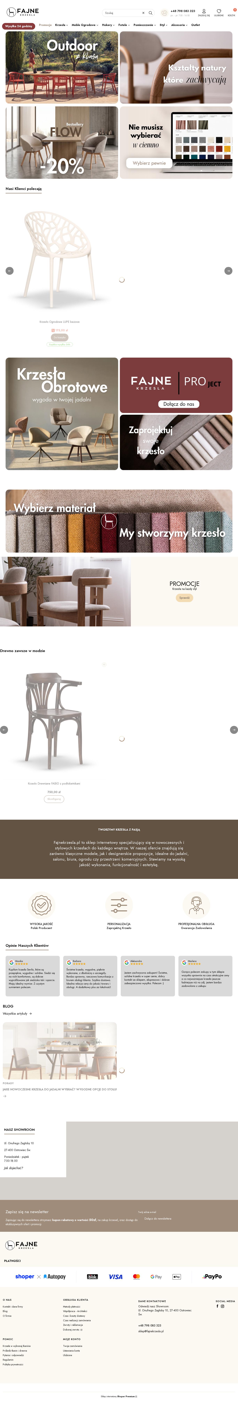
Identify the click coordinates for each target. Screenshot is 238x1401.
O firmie (7, 1316)
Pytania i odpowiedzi (13, 1355)
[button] (150, 13)
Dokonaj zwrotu (71, 1329)
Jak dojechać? (13, 1168)
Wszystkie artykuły (15, 1013)
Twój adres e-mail (147, 1212)
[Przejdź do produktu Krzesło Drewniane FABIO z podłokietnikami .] (54, 721)
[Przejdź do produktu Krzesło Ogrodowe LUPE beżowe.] (59, 259)
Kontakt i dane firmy (13, 1306)
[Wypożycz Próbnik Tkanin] (119, 521)
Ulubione (67, 1355)
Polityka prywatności (13, 1364)
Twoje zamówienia (72, 1346)
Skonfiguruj (54, 799)
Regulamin (8, 1359)
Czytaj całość (5, 1096)
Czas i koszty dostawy (74, 1316)
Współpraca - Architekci (75, 1311)
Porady (8, 1083)
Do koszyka (60, 337)
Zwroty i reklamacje (73, 1325)
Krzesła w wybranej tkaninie (16, 1346)
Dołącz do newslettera (157, 1219)
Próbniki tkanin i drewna (15, 1350)
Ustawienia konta (71, 1350)
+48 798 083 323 (183, 11)
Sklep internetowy (118, 1396)
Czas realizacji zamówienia (77, 1320)
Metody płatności (71, 1306)
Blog (5, 1311)
